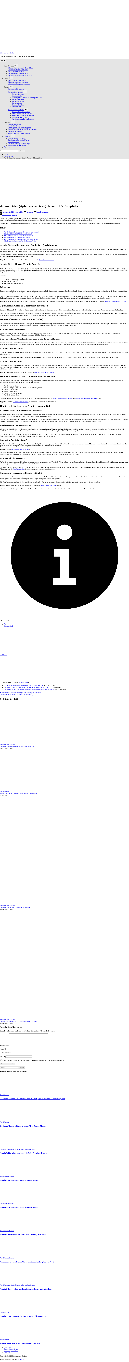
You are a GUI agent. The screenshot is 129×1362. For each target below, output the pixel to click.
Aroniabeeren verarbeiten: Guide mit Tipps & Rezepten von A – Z (27, 1262)
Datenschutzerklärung (11, 1349)
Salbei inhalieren (13, 142)
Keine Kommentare (42, 212)
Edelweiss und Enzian (7, 53)
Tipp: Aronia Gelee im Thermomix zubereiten (18, 235)
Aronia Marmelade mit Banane (22, 113)
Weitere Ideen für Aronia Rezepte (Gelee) (17, 237)
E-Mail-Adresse (5, 1053)
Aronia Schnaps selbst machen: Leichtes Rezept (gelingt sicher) (25, 1289)
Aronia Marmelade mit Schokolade (23, 115)
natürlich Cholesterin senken (20, 449)
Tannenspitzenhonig (18, 105)
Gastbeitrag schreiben (11, 1351)
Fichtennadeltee (17, 96)
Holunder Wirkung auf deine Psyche (19, 143)
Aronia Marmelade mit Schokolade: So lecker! (19, 1207)
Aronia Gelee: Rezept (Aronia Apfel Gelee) (18, 234)
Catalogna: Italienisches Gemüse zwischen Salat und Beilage (23, 685)
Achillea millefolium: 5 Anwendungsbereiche (22, 129)
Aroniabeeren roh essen (20, 402)
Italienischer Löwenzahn (16, 89)
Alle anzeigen (23, 682)
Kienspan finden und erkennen (18, 82)
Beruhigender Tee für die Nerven (18, 140)
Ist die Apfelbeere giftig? (20, 117)
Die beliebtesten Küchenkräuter (18, 73)
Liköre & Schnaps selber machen (19, 1149)
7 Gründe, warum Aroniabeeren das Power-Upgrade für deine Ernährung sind (32, 1099)
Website (2, 1056)
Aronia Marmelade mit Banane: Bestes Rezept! (19, 1180)
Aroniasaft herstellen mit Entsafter (23, 119)
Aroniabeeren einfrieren (46, 260)
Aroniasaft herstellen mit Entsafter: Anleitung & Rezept (23, 1235)
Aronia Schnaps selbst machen (44, 372)
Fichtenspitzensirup (18, 94)
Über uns (7, 147)
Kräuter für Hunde (14, 126)
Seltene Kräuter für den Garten (18, 70)
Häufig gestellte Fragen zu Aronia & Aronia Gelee (20, 241)
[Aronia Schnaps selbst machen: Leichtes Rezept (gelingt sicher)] (16, 1283)
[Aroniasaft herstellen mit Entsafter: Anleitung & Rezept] (16, 1229)
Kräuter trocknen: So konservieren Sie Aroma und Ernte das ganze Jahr (26, 687)
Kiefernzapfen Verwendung (17, 80)
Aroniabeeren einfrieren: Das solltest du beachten (20, 1343)
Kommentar (4, 1045)
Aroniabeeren (6, 215)
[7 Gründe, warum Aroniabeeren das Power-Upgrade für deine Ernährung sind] (16, 1093)
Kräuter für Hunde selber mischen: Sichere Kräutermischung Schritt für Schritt (29, 689)
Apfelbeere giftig (18, 469)
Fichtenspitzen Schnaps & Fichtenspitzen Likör (27, 98)
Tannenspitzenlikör (18, 99)
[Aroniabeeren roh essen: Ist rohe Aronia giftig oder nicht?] (16, 1310)
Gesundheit (7, 136)
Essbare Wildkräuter (14, 124)
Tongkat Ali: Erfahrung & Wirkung (19, 133)
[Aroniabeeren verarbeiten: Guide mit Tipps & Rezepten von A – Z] (16, 1256)
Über (5, 624)
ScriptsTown (21, 1359)
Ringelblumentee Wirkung (16, 138)
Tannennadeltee (17, 103)
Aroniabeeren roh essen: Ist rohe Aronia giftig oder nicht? (24, 1316)
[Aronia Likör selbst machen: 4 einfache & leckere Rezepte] (16, 1147)
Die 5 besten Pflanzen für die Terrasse (20, 75)
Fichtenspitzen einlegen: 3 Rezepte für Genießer (15, 907)
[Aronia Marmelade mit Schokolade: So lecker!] (16, 1202)
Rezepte (14, 215)
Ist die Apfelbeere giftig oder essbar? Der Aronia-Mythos (23, 1126)
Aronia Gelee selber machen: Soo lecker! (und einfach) (21, 232)
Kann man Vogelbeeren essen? (18, 145)
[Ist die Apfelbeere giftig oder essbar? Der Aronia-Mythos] (16, 1120)
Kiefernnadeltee (17, 107)
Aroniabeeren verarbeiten (16, 110)
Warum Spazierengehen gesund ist (19, 84)
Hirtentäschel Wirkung (15, 131)
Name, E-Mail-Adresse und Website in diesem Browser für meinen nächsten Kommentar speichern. (34, 1060)
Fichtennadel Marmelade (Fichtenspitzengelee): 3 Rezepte (18, 1021)
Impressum (7, 1347)
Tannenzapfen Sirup (18, 101)
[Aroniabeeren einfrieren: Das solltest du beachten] (16, 1337)
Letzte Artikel (8, 626)
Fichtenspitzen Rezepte (15, 92)
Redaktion (30, 212)
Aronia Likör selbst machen (21, 112)
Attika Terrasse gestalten (16, 71)
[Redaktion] (12, 653)
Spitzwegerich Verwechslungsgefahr (19, 128)
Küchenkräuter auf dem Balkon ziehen (20, 68)
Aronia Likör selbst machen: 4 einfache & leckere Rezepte (18, 793)
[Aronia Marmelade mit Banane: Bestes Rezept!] (16, 1174)
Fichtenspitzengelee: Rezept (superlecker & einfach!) (17, 746)
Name (2, 1049)
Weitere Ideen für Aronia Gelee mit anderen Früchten (21, 239)
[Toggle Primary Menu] (3, 60)
